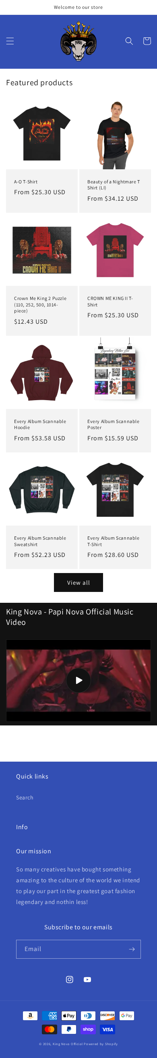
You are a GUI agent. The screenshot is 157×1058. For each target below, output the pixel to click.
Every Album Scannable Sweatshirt (40, 541)
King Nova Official (68, 1044)
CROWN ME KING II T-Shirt (110, 301)
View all (78, 582)
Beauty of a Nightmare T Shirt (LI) (113, 185)
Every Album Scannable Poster (113, 424)
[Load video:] (78, 680)
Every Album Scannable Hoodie (40, 424)
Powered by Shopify (101, 1044)
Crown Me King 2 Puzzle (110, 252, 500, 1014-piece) (40, 304)
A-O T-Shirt (26, 182)
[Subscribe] (131, 949)
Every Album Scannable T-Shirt (113, 541)
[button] (10, 41)
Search (25, 797)
